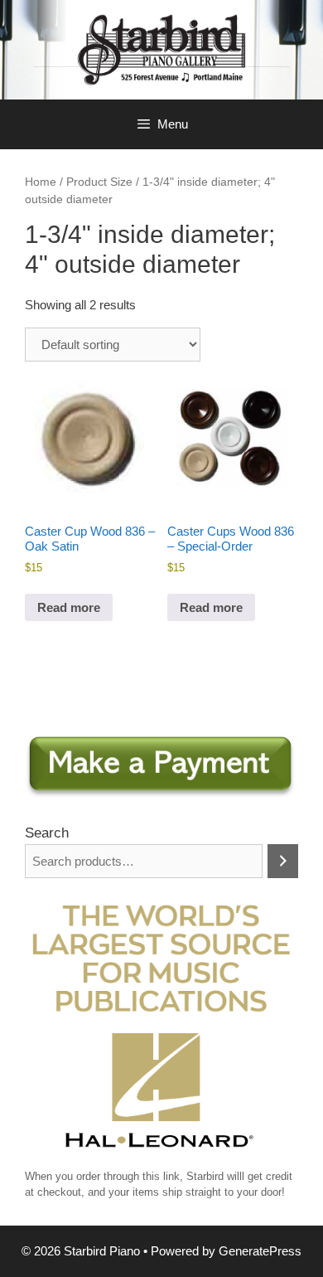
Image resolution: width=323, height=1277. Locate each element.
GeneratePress (260, 1251)
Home (40, 182)
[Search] (283, 861)
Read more (68, 607)
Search (47, 833)
